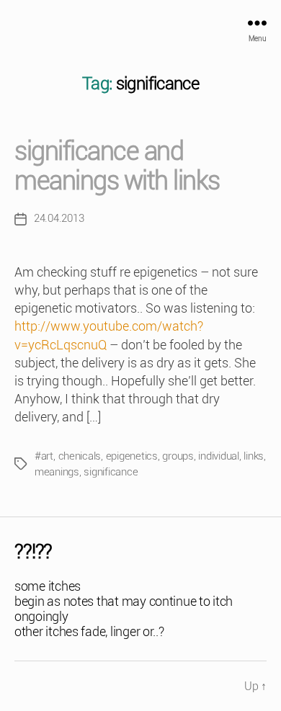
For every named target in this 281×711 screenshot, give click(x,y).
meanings (57, 471)
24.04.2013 (59, 218)
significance (111, 471)
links (254, 456)
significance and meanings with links (117, 166)
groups (177, 456)
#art (44, 456)
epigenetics (132, 456)
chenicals (80, 456)
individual (218, 456)
